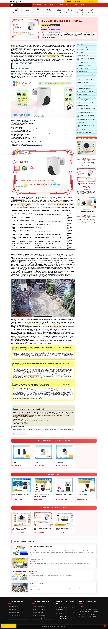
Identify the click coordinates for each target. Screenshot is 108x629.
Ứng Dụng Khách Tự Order (37, 559)
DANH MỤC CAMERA (19, 5)
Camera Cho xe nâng (82, 71)
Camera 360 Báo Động (82, 122)
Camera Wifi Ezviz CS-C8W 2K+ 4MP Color (64, 529)
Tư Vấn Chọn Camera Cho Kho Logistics (86, 74)
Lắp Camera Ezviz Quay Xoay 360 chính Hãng (86, 59)
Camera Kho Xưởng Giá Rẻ (39, 609)
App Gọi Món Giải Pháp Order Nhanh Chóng (41, 546)
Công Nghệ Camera (37, 5)
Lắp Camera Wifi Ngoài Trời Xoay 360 (85, 102)
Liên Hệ (82, 5)
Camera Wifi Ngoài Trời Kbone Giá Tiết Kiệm (86, 109)
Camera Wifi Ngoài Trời (82, 105)
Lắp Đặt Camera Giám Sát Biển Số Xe (66, 430)
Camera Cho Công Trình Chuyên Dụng (85, 85)
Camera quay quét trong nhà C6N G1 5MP (43, 461)
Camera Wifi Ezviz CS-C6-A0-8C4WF (87, 156)
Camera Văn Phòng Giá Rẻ (39, 618)
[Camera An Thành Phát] (14, 2)
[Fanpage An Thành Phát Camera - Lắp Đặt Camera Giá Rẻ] (11, 2)
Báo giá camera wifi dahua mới (84, 97)
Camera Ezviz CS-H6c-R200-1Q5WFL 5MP (63, 461)
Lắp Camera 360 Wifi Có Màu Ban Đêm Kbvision (86, 126)
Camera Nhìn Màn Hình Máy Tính (84, 88)
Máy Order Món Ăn (34, 571)
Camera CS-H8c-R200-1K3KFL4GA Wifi (43, 529)
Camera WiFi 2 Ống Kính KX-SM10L (65, 494)
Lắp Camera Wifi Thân (14, 612)
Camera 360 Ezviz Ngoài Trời (83, 47)
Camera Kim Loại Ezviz (82, 55)
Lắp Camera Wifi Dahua (14, 615)
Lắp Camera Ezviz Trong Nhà (83, 44)
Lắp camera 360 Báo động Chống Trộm (86, 119)
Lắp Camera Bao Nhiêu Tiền (37, 584)
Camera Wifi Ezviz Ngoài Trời (83, 62)
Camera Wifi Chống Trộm (83, 100)
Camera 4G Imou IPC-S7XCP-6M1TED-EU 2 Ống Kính (41, 495)
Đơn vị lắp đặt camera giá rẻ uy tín (51, 626)
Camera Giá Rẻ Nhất (81, 77)
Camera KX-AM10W (82, 494)
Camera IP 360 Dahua (82, 129)
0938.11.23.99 (90, 2)
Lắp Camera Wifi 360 (13, 609)
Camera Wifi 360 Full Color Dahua (84, 135)
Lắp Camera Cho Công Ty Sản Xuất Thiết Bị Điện (50, 430)
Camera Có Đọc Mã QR (82, 68)
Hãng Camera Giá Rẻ (50, 5)
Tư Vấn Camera (74, 5)
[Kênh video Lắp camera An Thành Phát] (17, 2)
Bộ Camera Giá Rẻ (62, 5)
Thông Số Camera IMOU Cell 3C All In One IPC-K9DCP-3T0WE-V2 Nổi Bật (18, 430)
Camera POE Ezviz (81, 52)
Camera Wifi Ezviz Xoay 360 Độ (84, 65)
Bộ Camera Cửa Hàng (38, 612)
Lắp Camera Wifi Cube (14, 606)
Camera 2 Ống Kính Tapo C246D (20, 494)
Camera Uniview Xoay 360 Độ (84, 132)
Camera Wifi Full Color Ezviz (83, 49)
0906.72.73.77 (63, 618)
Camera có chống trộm (82, 82)
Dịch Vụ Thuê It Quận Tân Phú (35, 429)
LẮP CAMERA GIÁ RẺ (74, 1)
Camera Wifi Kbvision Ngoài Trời (84, 112)
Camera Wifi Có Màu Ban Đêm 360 (85, 91)
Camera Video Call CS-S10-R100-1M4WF (21, 461)
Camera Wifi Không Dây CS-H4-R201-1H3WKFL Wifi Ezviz (20, 529)
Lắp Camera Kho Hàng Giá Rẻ (39, 615)
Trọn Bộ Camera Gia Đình (38, 606)
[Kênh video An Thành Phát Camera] (20, 2)
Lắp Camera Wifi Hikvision (15, 618)
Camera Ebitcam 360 (82, 94)
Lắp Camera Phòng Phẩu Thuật (84, 79)
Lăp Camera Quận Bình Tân (18, 433)
